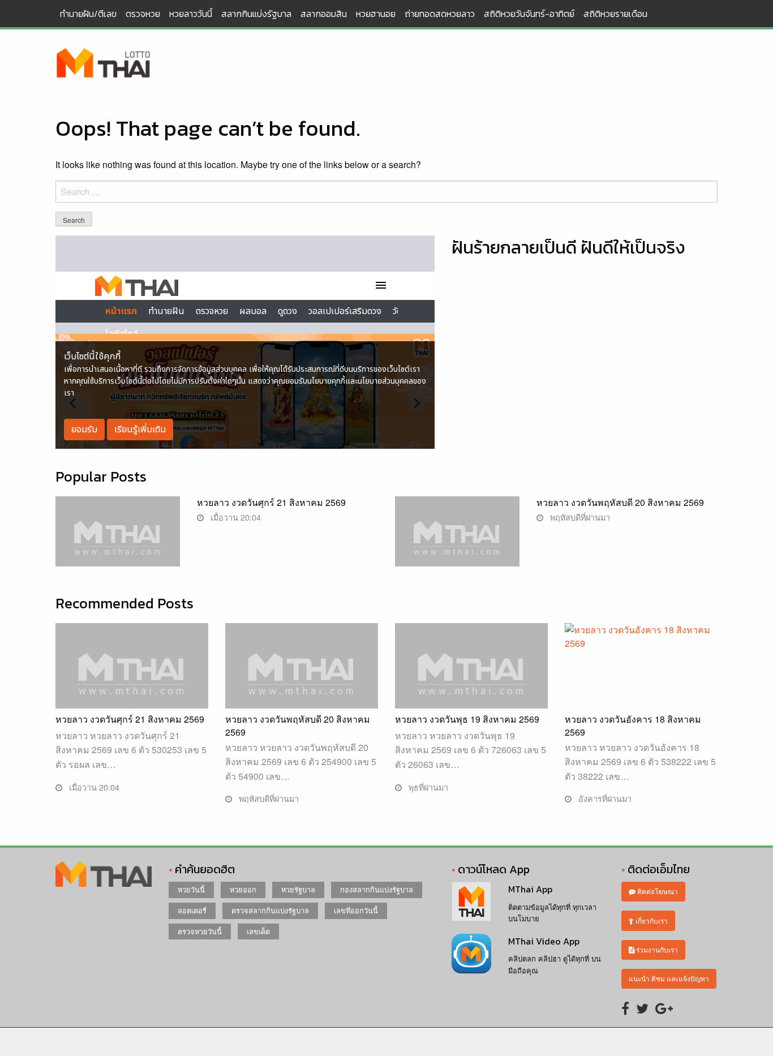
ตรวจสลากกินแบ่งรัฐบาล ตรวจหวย (103, 63)
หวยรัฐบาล (298, 889)
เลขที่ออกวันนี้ (356, 910)
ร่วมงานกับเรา (656, 949)
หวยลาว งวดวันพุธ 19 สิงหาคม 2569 (467, 719)
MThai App (530, 889)
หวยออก (243, 889)
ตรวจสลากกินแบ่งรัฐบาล (270, 910)
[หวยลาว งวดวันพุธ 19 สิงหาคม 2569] (471, 678)
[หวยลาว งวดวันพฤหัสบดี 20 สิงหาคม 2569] (457, 541)
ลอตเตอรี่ (192, 910)
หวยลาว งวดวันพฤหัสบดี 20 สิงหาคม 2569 (620, 502)
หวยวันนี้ (191, 889)
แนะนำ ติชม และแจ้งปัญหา (669, 978)
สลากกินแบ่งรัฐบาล (256, 13)
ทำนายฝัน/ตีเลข (88, 13)
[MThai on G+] (664, 1008)
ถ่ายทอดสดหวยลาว (440, 13)
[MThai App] (471, 900)
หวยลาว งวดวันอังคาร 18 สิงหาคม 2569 (633, 725)
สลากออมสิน (323, 13)
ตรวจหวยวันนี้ (200, 931)
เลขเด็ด (258, 931)
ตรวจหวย (143, 13)
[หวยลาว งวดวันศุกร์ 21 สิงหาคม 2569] (117, 541)
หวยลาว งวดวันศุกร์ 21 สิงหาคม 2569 (271, 502)
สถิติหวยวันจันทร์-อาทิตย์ (529, 13)
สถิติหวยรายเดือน (615, 13)
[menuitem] (88, 13)
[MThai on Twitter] (642, 1008)
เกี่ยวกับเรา (651, 920)
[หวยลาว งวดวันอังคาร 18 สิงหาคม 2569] (641, 675)
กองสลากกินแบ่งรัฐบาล (376, 889)
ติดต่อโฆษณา (656, 891)
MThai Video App (543, 941)
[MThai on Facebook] (625, 1008)
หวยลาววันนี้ (190, 13)
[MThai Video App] (471, 952)
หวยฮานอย (376, 13)
